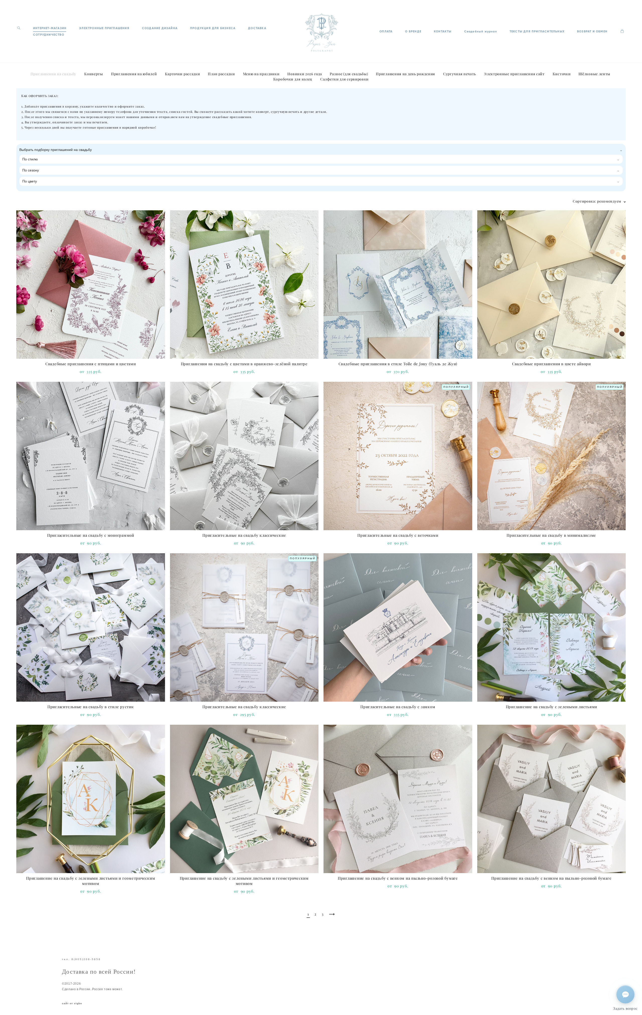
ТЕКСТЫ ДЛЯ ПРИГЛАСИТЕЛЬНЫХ (537, 31)
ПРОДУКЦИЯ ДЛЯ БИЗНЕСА (212, 28)
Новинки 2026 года (304, 74)
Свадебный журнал (480, 31)
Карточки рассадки (182, 74)
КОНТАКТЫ (443, 31)
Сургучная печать (459, 74)
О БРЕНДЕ (413, 31)
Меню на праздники (261, 74)
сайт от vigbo (72, 1003)
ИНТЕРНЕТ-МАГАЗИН (49, 28)
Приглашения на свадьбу (53, 74)
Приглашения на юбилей (134, 74)
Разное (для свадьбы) (349, 74)
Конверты (93, 74)
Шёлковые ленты (594, 74)
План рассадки (221, 74)
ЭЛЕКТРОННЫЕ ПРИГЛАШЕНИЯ (104, 28)
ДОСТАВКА (257, 28)
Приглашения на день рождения (405, 74)
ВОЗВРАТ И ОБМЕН (592, 31)
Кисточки (562, 74)
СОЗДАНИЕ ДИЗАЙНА (160, 28)
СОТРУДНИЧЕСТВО (48, 34)
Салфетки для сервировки (344, 79)
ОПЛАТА (385, 31)
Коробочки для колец (292, 79)
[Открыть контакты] (625, 994)
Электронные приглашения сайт (514, 74)
